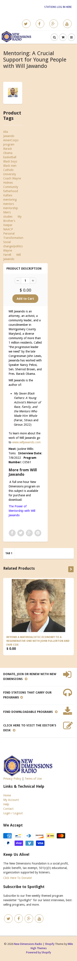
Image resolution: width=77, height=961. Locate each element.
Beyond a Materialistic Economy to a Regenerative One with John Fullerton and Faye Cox (38, 641)
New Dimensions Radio (28, 944)
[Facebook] (40, 24)
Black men (9, 165)
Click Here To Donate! (17, 878)
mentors (8, 204)
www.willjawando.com (26, 442)
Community (10, 187)
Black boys (10, 161)
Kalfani (7, 195)
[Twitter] (26, 24)
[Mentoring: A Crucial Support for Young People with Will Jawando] (12, 92)
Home (7, 795)
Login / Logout (13, 813)
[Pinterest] (53, 24)
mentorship (10, 208)
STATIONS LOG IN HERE (58, 7)
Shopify (49, 944)
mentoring (10, 199)
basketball (9, 157)
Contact (8, 808)
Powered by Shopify (38, 952)
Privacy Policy (12, 778)
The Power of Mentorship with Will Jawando (22, 511)
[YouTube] (67, 24)
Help (6, 804)
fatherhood (10, 191)
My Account (11, 800)
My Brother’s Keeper (12, 221)
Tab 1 (8, 553)
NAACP (8, 229)
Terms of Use (33, 778)
